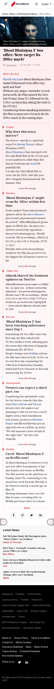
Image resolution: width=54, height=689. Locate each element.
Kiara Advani (19, 404)
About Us (6, 638)
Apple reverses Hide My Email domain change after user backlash (24, 573)
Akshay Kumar (25, 144)
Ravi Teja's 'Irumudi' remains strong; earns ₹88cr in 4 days (24, 550)
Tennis (21, 616)
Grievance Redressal (12, 647)
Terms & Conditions (40, 638)
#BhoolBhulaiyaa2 (15, 284)
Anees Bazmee (35, 214)
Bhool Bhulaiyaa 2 (15, 152)
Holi (31, 353)
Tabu (35, 404)
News (12, 14)
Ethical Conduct (23, 642)
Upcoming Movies (11, 628)
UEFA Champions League (14, 622)
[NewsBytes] (20, 4)
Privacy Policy (21, 638)
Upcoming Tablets (32, 628)
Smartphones (8, 616)
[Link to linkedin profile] (26, 662)
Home (5, 14)
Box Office (8, 554)
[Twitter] (31, 515)
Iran (5, 566)
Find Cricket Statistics (12, 655)
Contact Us (7, 642)
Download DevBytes (30, 651)
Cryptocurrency (10, 599)
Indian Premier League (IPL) (15, 605)
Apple (6, 578)
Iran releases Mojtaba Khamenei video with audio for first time (27, 561)
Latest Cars (22, 611)
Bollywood (7, 594)
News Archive (41, 647)
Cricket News (34, 594)
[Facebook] (13, 515)
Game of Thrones (12, 542)
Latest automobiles (41, 605)
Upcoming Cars (37, 622)
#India (9, 302)
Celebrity (20, 594)
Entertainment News (27, 14)
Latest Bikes (8, 611)
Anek (33, 163)
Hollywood (37, 599)
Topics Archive (9, 651)
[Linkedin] (41, 515)
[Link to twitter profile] (19, 662)
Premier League (39, 611)
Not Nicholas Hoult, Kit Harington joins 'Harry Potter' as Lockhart (24, 538)
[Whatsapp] (23, 515)
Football (24, 599)
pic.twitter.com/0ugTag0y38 (31, 302)
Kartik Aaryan (12, 79)
